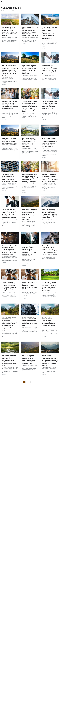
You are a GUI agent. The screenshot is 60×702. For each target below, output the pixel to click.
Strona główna (56, 1)
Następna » (34, 382)
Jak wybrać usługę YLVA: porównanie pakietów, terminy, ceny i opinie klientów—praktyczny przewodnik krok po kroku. (9, 178)
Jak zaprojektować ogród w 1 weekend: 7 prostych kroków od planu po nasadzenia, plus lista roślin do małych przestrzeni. (50, 178)
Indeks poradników (47, 1)
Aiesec (3, 2)
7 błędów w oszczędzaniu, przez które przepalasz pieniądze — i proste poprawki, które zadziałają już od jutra (29, 286)
